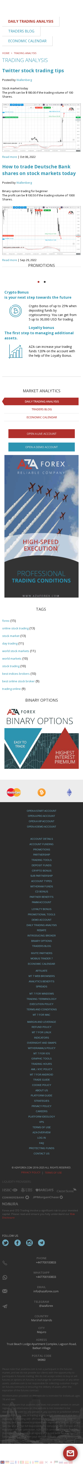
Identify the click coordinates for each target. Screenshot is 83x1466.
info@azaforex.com (45, 1291)
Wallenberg (24, 80)
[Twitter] (5, 1242)
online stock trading (15, 628)
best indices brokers (16, 674)
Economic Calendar (42, 417)
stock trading (10, 666)
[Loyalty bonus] (15, 355)
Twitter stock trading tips (33, 70)
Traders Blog (42, 409)
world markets (11, 658)
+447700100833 (46, 1262)
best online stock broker (18, 681)
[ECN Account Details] (41, 529)
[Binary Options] (41, 737)
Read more (9, 157)
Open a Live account (41, 434)
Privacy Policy (31, 1172)
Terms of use (53, 1172)
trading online (11, 689)
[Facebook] (17, 1242)
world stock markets (15, 651)
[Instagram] (29, 1242)
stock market (10, 636)
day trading (9, 643)
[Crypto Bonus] (15, 315)
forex (6, 621)
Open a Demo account (41, 447)
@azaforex (46, 1306)
